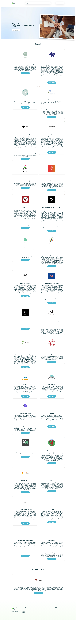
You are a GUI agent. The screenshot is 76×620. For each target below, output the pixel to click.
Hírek (49, 3)
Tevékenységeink (39, 3)
